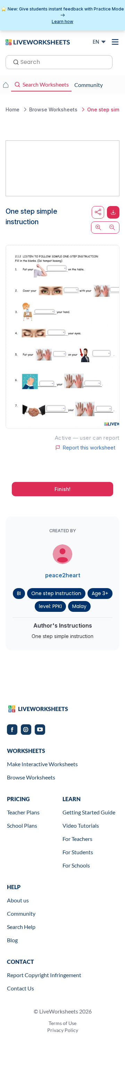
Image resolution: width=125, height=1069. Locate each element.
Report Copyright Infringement (44, 975)
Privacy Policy (62, 1030)
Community (21, 913)
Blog (12, 940)
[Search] (14, 61)
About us (18, 900)
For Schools (76, 865)
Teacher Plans (23, 812)
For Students (77, 852)
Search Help (21, 926)
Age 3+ (100, 593)
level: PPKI (50, 606)
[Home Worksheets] (5, 84)
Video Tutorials (80, 825)
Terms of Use (62, 1023)
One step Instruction (56, 593)
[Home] (38, 41)
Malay (79, 606)
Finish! (62, 489)
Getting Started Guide (88, 812)
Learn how (62, 21)
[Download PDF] (113, 212)
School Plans (22, 825)
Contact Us (20, 988)
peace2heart (62, 575)
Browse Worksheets (31, 777)
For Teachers (77, 838)
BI (19, 593)
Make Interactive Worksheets (42, 764)
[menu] (115, 42)
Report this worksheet (88, 448)
